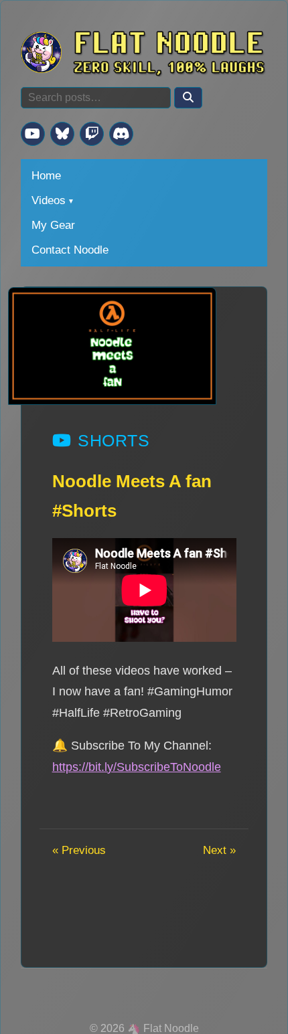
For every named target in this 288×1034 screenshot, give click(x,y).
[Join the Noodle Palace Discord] (121, 134)
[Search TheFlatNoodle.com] (188, 97)
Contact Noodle (70, 249)
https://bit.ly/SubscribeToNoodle (136, 767)
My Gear (53, 225)
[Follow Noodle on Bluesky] (62, 134)
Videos (48, 200)
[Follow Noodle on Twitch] (92, 134)
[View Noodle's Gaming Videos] (33, 134)
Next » (219, 850)
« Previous (79, 850)
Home (46, 175)
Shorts (113, 441)
